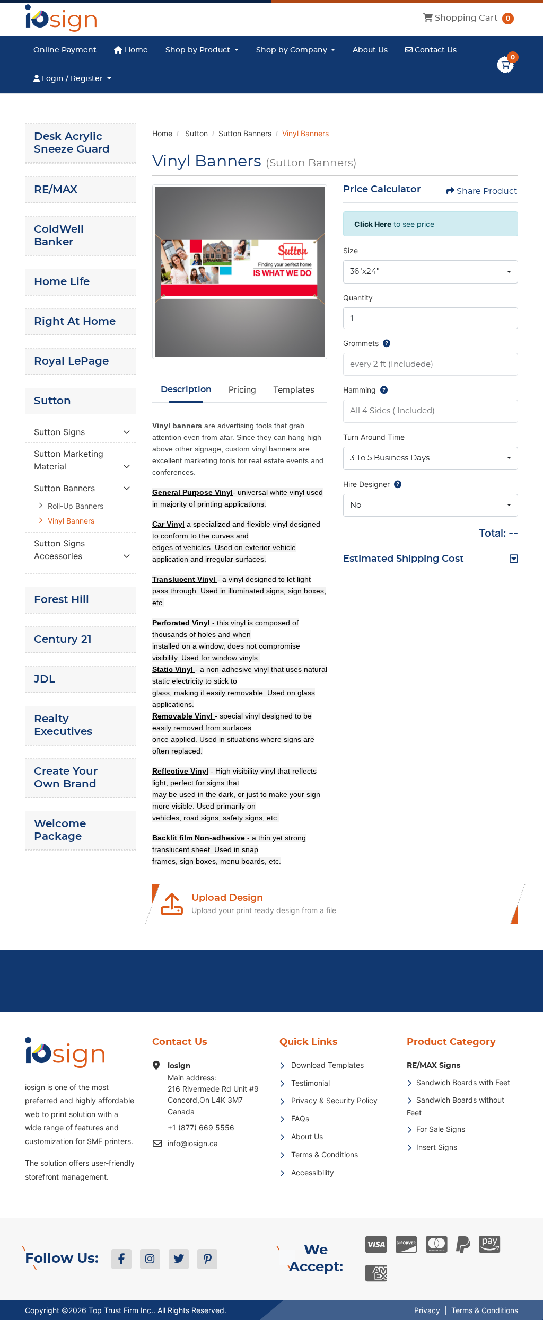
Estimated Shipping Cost (403, 559)
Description (186, 389)
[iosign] (61, 18)
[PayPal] (463, 1244)
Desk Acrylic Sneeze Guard (72, 143)
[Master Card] (437, 1244)
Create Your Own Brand (66, 778)
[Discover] (406, 1244)
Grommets (361, 343)
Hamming (359, 389)
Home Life (62, 282)
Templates (293, 389)
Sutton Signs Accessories (59, 549)
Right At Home (75, 321)
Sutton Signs (59, 432)
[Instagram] (150, 1259)
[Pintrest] (207, 1259)
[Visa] (376, 1244)
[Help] (384, 343)
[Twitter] (179, 1259)
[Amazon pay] (490, 1244)
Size (350, 250)
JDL (44, 679)
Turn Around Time (374, 436)
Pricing (242, 389)
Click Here (372, 223)
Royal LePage (71, 361)
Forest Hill (61, 600)
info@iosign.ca (193, 1143)
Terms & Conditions (484, 1310)
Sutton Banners (64, 488)
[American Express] (376, 1273)
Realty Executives (63, 725)
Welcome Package (60, 830)
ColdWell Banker (59, 235)
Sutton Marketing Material (68, 460)
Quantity (358, 297)
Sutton (52, 401)
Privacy (427, 1310)
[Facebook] (121, 1259)
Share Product (487, 191)
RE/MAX (55, 189)
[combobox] (430, 272)
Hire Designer (366, 484)
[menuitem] (65, 50)
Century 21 (63, 639)
